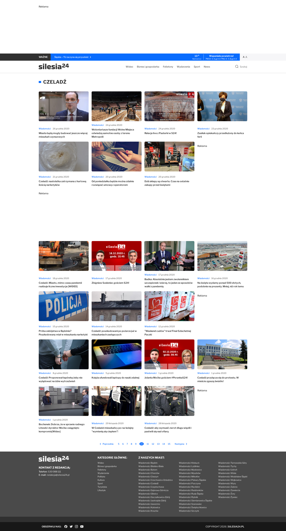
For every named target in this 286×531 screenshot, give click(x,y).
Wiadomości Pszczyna (190, 483)
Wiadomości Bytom (147, 469)
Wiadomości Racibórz (189, 487)
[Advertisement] (128, 29)
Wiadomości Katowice (149, 507)
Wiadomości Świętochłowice (193, 507)
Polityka (101, 476)
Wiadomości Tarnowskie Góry (232, 463)
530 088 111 (54, 471)
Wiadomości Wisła (227, 473)
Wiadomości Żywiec (228, 497)
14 (164, 444)
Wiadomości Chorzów (148, 473)
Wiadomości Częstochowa (151, 487)
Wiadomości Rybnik (188, 497)
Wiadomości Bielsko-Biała (151, 466)
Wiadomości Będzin (147, 463)
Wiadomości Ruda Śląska (191, 493)
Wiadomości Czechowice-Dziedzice (155, 480)
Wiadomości (45, 128)
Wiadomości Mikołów (189, 476)
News (207, 66)
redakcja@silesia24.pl (58, 475)
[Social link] (65, 526)
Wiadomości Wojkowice (229, 480)
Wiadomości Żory (226, 493)
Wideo (129, 66)
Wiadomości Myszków (189, 473)
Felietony (168, 66)
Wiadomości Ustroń (227, 469)
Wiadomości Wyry (227, 483)
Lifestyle (102, 490)
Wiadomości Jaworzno (149, 504)
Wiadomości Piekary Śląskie (192, 480)
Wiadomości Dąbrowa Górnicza (153, 490)
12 (153, 444)
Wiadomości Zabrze (227, 487)
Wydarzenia (183, 66)
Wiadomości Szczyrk (189, 511)
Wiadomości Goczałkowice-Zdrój (154, 497)
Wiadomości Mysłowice (190, 469)
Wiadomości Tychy (227, 466)
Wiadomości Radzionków (191, 490)
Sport (197, 66)
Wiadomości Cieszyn (148, 476)
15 (169, 444)
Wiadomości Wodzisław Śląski (232, 476)
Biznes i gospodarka (148, 66)
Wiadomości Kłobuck (189, 463)
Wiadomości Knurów (148, 511)
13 (158, 444)
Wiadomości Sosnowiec (190, 504)
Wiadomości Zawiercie (229, 490)
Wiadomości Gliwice (148, 493)
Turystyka (102, 487)
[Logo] (54, 68)
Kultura (101, 480)
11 (148, 444)
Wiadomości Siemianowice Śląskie (195, 500)
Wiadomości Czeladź (148, 483)
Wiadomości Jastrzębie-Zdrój (152, 500)
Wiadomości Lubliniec (189, 466)
